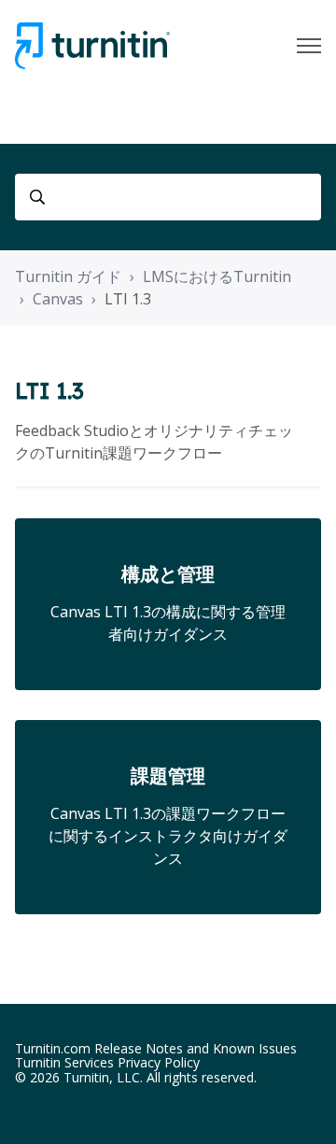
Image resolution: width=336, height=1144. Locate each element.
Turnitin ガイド (68, 276)
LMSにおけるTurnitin (217, 276)
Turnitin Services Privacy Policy (107, 1062)
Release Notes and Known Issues (195, 1048)
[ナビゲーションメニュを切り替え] (309, 46)
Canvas (58, 299)
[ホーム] (92, 45)
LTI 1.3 (128, 299)
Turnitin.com (53, 1048)
